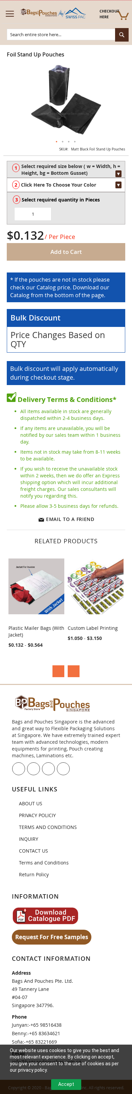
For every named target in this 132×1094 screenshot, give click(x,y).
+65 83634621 (44, 1033)
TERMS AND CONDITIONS (48, 827)
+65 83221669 (41, 1042)
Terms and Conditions (44, 862)
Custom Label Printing (93, 628)
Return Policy (34, 874)
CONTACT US (33, 851)
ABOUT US (30, 803)
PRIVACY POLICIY (37, 815)
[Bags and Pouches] (52, 13)
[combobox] (68, 34)
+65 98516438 (46, 1025)
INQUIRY (28, 839)
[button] (57, 142)
